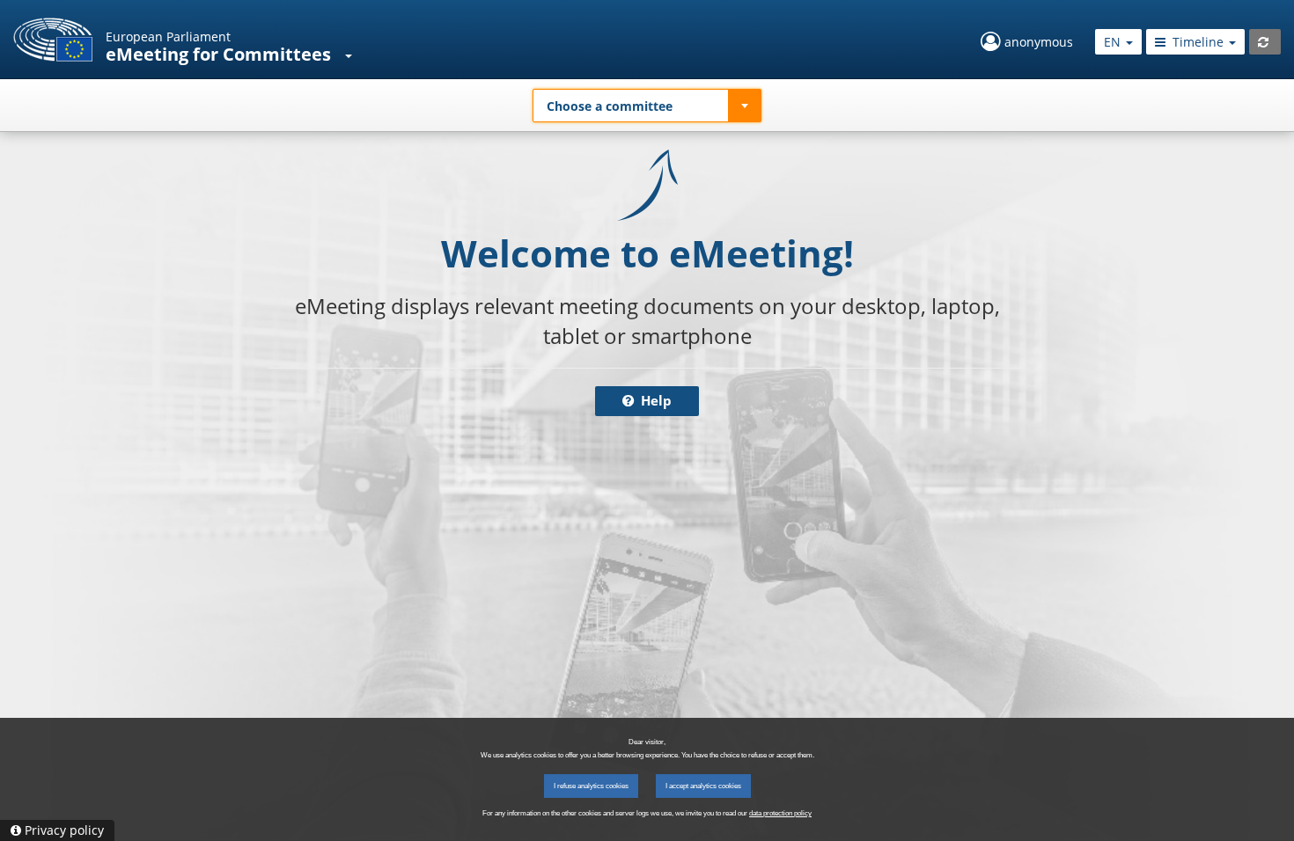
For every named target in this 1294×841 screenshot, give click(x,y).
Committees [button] (279, 54)
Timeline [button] (1198, 41)
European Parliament (168, 36)
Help (654, 400)
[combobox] (647, 105)
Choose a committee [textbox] (610, 106)
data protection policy (780, 813)
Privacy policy (64, 830)
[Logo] (52, 40)
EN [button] (1114, 41)
